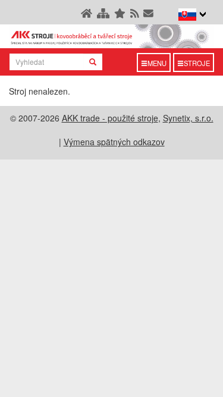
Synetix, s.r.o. (188, 118)
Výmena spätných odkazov (114, 142)
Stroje (197, 63)
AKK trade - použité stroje (110, 118)
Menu (157, 63)
